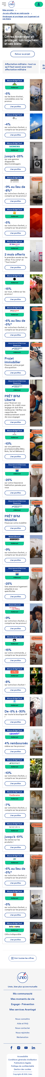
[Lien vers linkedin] (33, 1048)
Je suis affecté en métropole (15, 13)
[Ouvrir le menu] (4, 4)
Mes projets (8, 10)
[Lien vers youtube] (26, 1048)
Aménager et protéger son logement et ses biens (20, 18)
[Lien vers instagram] (19, 1048)
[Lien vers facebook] (11, 1048)
